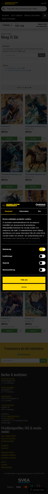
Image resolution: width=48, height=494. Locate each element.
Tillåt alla (24, 280)
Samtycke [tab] (9, 211)
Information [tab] (24, 211)
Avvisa (24, 287)
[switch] (42, 256)
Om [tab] (39, 211)
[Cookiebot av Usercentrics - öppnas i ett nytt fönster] (35, 205)
